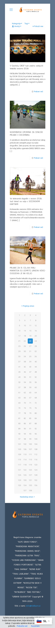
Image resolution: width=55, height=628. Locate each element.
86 (25, 423)
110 (24, 454)
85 (19, 423)
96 (36, 434)
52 (36, 377)
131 (30, 480)
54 (25, 382)
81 (19, 418)
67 (30, 398)
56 (36, 382)
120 (35, 465)
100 (35, 439)
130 (24, 480)
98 (25, 439)
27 (30, 346)
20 (36, 336)
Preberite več (22, 626)
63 (30, 392)
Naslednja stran (26, 497)
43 (30, 367)
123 (30, 470)
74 (25, 408)
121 (19, 470)
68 (36, 398)
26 (25, 346)
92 (36, 429)
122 (24, 470)
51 (30, 377)
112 (35, 454)
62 (25, 392)
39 (30, 362)
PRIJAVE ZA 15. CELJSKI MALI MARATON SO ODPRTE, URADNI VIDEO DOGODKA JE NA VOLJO (27, 271)
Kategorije (16, 23)
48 (36, 372)
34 (25, 356)
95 (30, 434)
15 (30, 331)
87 (30, 423)
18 (25, 336)
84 (36, 418)
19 (30, 336)
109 (19, 454)
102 (24, 444)
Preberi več (38, 91)
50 (25, 377)
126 (24, 475)
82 (25, 418)
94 (25, 434)
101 (19, 444)
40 (36, 362)
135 (30, 485)
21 (19, 341)
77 (19, 413)
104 (35, 444)
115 (30, 459)
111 (30, 454)
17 (19, 336)
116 (35, 459)
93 (19, 434)
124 (35, 470)
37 (19, 362)
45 (19, 372)
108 (35, 449)
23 (30, 341)
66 (25, 398)
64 (36, 392)
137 (24, 490)
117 (19, 465)
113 (19, 459)
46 (25, 372)
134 (24, 485)
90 (25, 429)
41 (19, 367)
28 (36, 346)
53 (19, 382)
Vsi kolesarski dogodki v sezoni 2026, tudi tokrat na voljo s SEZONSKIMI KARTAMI (26, 201)
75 (30, 408)
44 (36, 367)
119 (30, 465)
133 (19, 485)
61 (19, 392)
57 (19, 387)
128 (35, 475)
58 (25, 387)
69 (19, 403)
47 (30, 372)
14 (25, 331)
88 (36, 423)
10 (25, 325)
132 (35, 480)
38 (25, 362)
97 (19, 439)
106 (24, 449)
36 (36, 356)
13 (19, 331)
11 (30, 325)
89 (19, 429)
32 (36, 351)
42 (25, 367)
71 (30, 403)
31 (30, 351)
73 (19, 408)
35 (30, 356)
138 (30, 490)
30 (25, 351)
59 (30, 387)
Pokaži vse (38, 26)
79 (30, 413)
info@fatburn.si (33, 606)
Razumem (35, 626)
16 (36, 331)
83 (30, 418)
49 (19, 377)
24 (36, 341)
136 (35, 485)
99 (30, 439)
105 (19, 449)
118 (24, 465)
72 (36, 403)
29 (19, 351)
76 (36, 408)
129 (19, 480)
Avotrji (17, 26)
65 (19, 398)
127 (30, 475)
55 (30, 382)
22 (25, 341)
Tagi (26, 23)
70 (25, 403)
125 (19, 475)
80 (36, 413)
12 (36, 325)
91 (30, 429)
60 (36, 387)
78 (25, 413)
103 (30, 444)
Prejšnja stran (28, 306)
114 (24, 459)
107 (30, 449)
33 (19, 356)
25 (19, 346)
